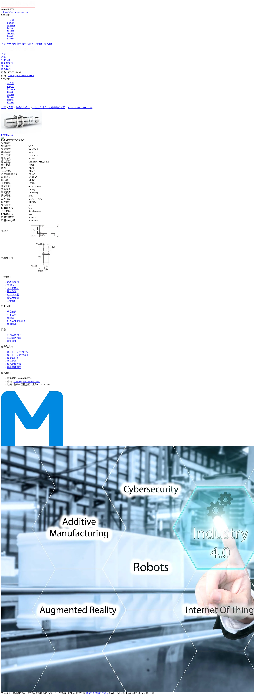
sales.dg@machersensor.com (14, 12)
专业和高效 (13, 288)
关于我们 (39, 44)
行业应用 (16, 44)
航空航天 (11, 311)
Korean (10, 38)
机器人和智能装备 (16, 321)
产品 (8, 44)
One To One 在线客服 (18, 355)
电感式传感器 (23, 107)
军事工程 (11, 314)
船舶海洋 (11, 324)
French (10, 36)
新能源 (10, 318)
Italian (10, 28)
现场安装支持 (14, 364)
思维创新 (11, 291)
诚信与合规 (13, 297)
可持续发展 (13, 294)
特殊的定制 (13, 282)
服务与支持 (28, 44)
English (10, 22)
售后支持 (11, 361)
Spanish (10, 30)
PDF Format (7, 135)
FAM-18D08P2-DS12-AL (80, 107)
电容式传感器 (14, 338)
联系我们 (49, 44)
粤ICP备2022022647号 (97, 693)
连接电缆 (11, 341)
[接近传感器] (32, 445)
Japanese (11, 25)
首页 (3, 44)
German (11, 33)
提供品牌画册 (14, 367)
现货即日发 (13, 358)
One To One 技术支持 (18, 352)
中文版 (10, 20)
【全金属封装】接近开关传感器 (48, 107)
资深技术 (11, 285)
